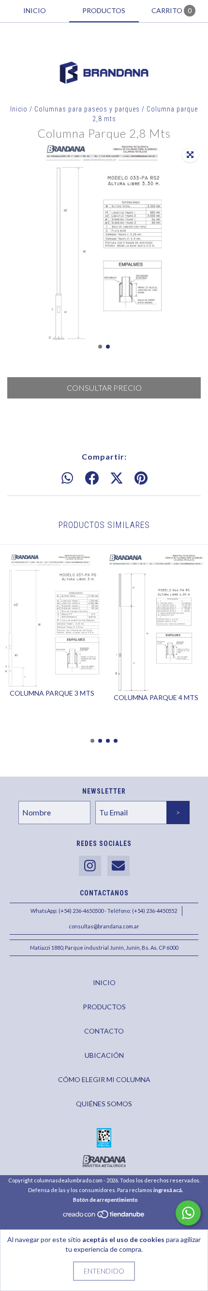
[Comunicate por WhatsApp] (188, 1213)
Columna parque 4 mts (156, 697)
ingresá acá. (168, 1190)
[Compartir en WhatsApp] (67, 478)
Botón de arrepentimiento (105, 1199)
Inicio (19, 109)
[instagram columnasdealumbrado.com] (90, 866)
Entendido (104, 1271)
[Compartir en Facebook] (92, 478)
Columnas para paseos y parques (87, 109)
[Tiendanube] (104, 1217)
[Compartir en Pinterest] (141, 478)
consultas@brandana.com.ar (104, 926)
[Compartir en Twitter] (116, 478)
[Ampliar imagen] (190, 155)
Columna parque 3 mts (52, 693)
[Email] (118, 866)
